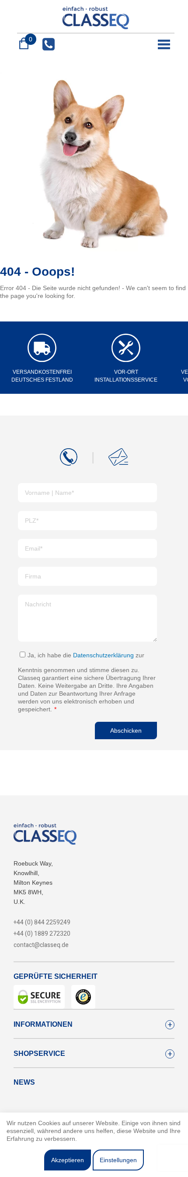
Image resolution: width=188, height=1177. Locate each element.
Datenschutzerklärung (103, 655)
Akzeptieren (67, 1160)
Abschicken (126, 730)
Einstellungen (118, 1160)
